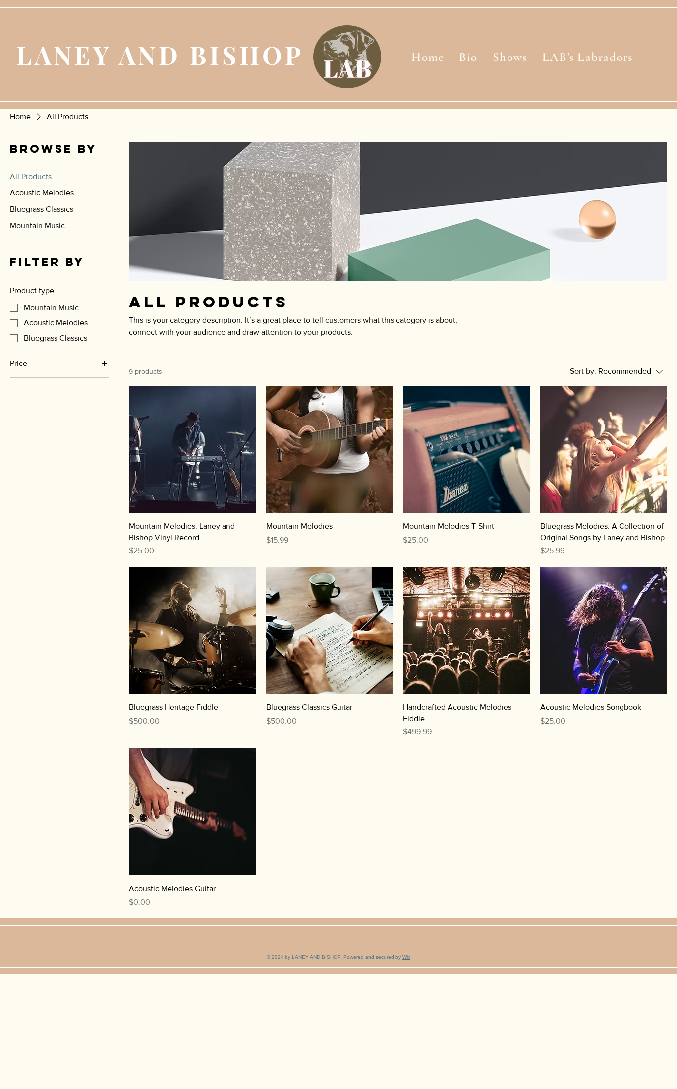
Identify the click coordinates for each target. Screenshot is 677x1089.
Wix (406, 957)
